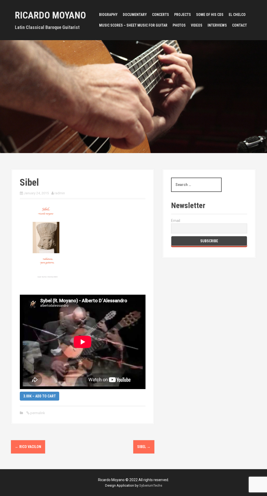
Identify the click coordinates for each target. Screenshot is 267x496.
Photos (179, 25)
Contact (239, 25)
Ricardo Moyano (50, 15)
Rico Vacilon (28, 447)
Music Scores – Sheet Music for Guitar (133, 25)
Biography (108, 15)
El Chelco (237, 15)
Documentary (135, 15)
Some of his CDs (209, 15)
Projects (182, 15)
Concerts (160, 15)
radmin (59, 193)
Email (175, 221)
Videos (196, 25)
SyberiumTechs (150, 485)
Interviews (217, 25)
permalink (37, 413)
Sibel (143, 447)
